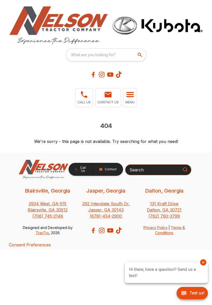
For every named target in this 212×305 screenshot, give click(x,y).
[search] (140, 55)
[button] (84, 97)
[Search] (185, 169)
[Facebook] (93, 74)
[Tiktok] (119, 74)
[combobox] (106, 55)
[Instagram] (102, 74)
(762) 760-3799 (164, 216)
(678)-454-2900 (106, 216)
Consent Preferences (30, 244)
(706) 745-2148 (47, 216)
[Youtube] (110, 74)
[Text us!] (192, 293)
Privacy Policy (155, 227)
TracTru (42, 233)
